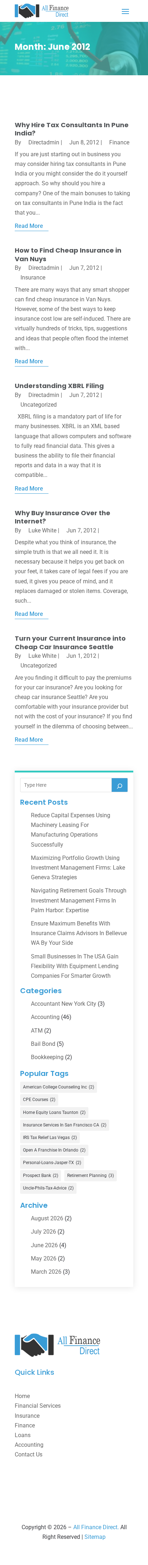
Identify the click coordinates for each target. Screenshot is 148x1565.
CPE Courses (39, 1099)
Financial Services (38, 1405)
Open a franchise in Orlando (54, 1150)
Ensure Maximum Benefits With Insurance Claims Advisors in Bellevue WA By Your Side (79, 933)
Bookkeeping (47, 1057)
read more (29, 225)
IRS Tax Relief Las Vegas (50, 1137)
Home (22, 1396)
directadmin (43, 142)
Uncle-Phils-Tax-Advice (48, 1188)
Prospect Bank (40, 1175)
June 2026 (44, 1245)
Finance (119, 142)
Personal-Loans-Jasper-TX (52, 1162)
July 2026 (43, 1231)
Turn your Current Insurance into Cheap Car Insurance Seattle (70, 642)
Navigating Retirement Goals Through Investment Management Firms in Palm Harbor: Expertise (78, 900)
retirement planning (90, 1175)
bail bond (43, 1043)
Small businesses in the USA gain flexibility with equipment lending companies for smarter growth (75, 966)
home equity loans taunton (54, 1112)
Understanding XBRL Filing (59, 385)
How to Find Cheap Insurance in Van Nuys (68, 254)
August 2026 (47, 1218)
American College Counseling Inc (58, 1087)
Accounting (45, 1017)
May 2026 (43, 1258)
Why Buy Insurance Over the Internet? (62, 517)
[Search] (119, 785)
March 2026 (46, 1271)
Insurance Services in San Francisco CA (64, 1125)
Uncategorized (38, 404)
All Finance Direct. (96, 1527)
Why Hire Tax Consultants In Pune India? (72, 129)
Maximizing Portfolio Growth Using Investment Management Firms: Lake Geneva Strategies (78, 868)
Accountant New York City (63, 1003)
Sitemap (95, 1536)
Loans (23, 1435)
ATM (37, 1030)
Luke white (42, 530)
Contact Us (28, 1454)
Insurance (32, 277)
